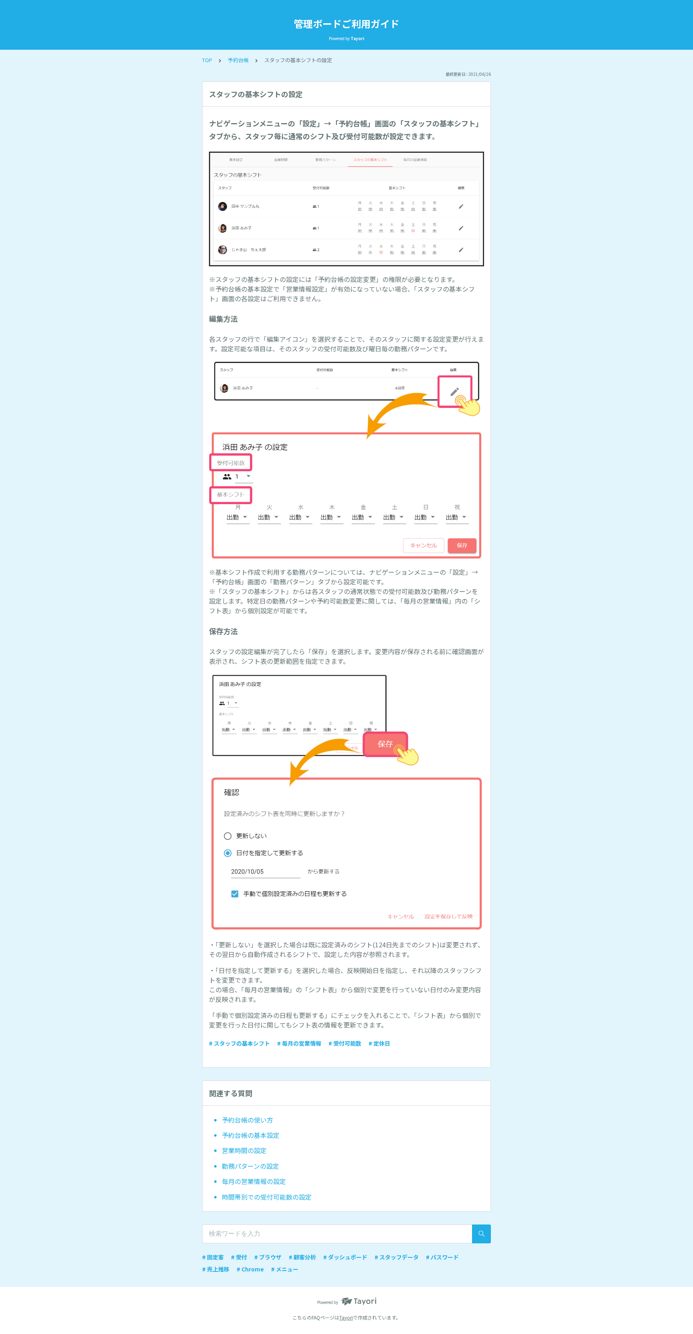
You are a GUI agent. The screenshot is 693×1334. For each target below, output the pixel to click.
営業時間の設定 (244, 1150)
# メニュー (284, 1269)
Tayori (346, 1317)
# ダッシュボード (345, 1257)
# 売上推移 (215, 1269)
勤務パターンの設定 (250, 1166)
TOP (207, 60)
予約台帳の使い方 (247, 1120)
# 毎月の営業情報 (299, 1043)
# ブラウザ (268, 1257)
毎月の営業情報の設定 (254, 1181)
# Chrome (250, 1269)
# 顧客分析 (302, 1257)
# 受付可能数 (344, 1043)
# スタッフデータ (397, 1257)
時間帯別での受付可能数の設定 (267, 1197)
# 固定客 (213, 1257)
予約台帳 (238, 60)
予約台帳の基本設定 (251, 1135)
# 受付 (239, 1257)
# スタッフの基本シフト (239, 1043)
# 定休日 (379, 1043)
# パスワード (442, 1257)
